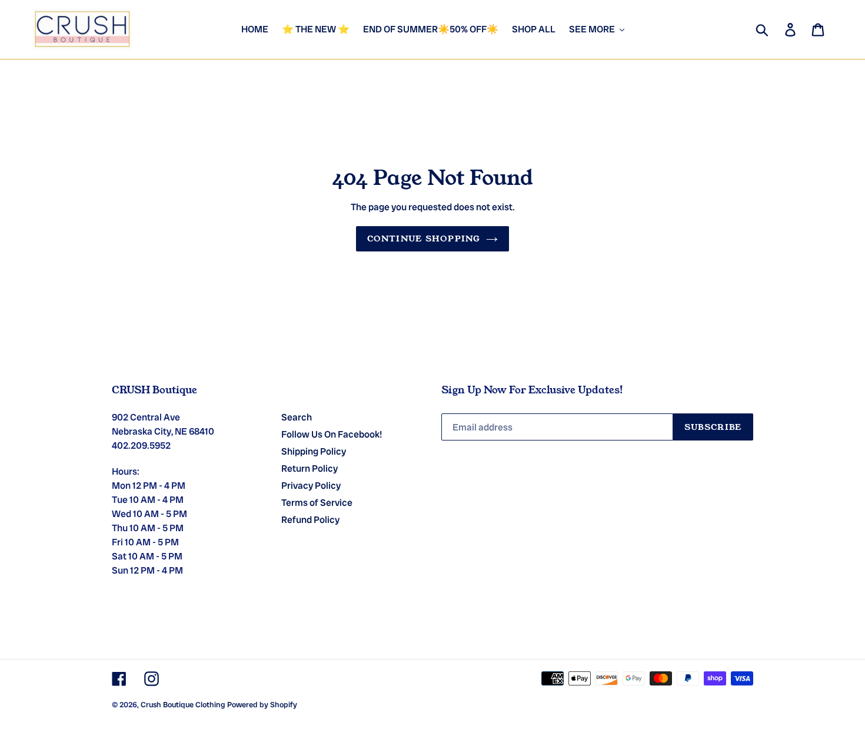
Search (296, 417)
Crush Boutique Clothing (183, 705)
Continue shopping (423, 238)
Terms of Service (316, 502)
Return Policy (309, 468)
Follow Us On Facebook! (331, 434)
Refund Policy (310, 520)
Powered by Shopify (262, 705)
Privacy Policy (311, 485)
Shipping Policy (313, 451)
